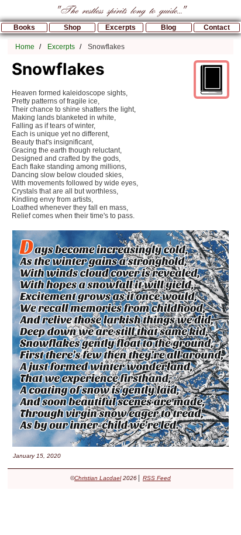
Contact (217, 27)
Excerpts (120, 27)
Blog (168, 27)
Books (24, 27)
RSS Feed (157, 478)
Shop (72, 27)
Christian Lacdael (97, 478)
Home (25, 47)
